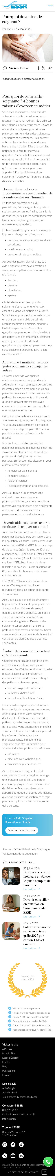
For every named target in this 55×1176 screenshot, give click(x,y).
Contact (6, 1075)
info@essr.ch (9, 1119)
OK (44, 1172)
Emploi (6, 1062)
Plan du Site (8, 1053)
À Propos (7, 1049)
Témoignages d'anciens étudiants (19, 1097)
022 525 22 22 (10, 1110)
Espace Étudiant (10, 1058)
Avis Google (8, 1088)
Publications (8, 1071)
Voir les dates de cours (21, 830)
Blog (4, 1066)
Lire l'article (31, 889)
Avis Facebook (10, 1092)
